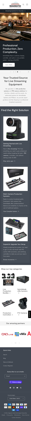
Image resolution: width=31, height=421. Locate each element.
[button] (3, 4)
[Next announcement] (28, 11)
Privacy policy (10, 415)
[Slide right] (19, 343)
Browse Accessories (9, 259)
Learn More (8, 65)
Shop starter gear (8, 161)
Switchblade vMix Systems (22, 290)
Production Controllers (7, 314)
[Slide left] (12, 343)
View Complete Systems (10, 211)
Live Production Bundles (7, 291)
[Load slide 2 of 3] (16, 72)
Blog (4, 358)
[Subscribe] (24, 376)
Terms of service (25, 415)
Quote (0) (29, 314)
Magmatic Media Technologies (14, 413)
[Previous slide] (11, 72)
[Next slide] (20, 72)
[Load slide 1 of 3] (14, 72)
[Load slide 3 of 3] (18, 72)
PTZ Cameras (22, 313)
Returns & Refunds (8, 362)
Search (5, 354)
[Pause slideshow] (29, 72)
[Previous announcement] (3, 11)
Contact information (16, 417)
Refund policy (17, 415)
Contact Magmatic (8, 366)
